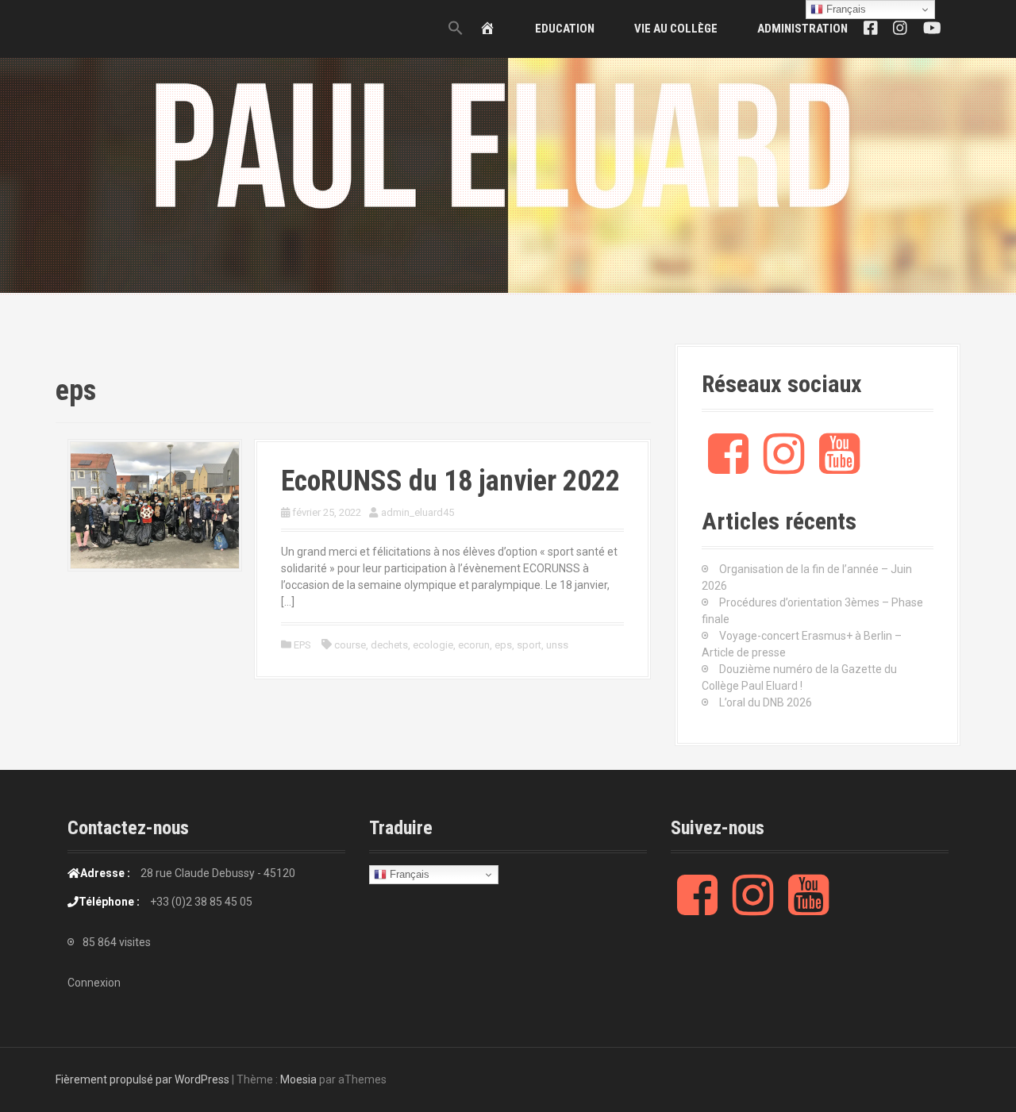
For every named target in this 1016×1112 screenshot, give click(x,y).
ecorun (474, 645)
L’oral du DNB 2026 (765, 702)
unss (557, 645)
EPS (302, 645)
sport (529, 645)
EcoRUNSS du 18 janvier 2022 (450, 481)
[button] (456, 29)
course (350, 645)
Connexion (94, 982)
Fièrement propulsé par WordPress (142, 1079)
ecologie (433, 645)
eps (503, 645)
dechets (389, 645)
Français (408, 874)
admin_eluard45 (417, 512)
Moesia (298, 1079)
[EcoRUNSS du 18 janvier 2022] (154, 504)
